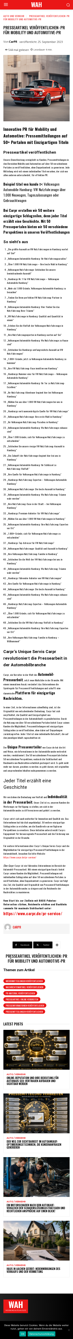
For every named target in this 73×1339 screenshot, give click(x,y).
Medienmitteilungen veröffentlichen (24, 981)
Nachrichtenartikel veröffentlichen (24, 987)
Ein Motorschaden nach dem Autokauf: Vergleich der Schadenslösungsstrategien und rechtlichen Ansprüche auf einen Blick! (36, 1208)
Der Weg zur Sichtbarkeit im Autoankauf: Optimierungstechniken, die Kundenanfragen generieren (34, 1144)
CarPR (13, 42)
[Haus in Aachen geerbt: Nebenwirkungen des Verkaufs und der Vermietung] (36, 1241)
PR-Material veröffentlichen (20, 993)
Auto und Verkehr (13, 16)
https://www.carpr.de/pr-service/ (19, 857)
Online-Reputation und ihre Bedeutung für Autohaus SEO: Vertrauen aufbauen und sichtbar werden (33, 1081)
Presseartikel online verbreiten (22, 999)
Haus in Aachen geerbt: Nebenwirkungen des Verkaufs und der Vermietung (33, 1270)
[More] (57, 945)
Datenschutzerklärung (41, 1334)
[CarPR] (8, 927)
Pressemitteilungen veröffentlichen (24, 1011)
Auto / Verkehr (16, 1074)
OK (22, 1334)
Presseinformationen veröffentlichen (25, 1005)
